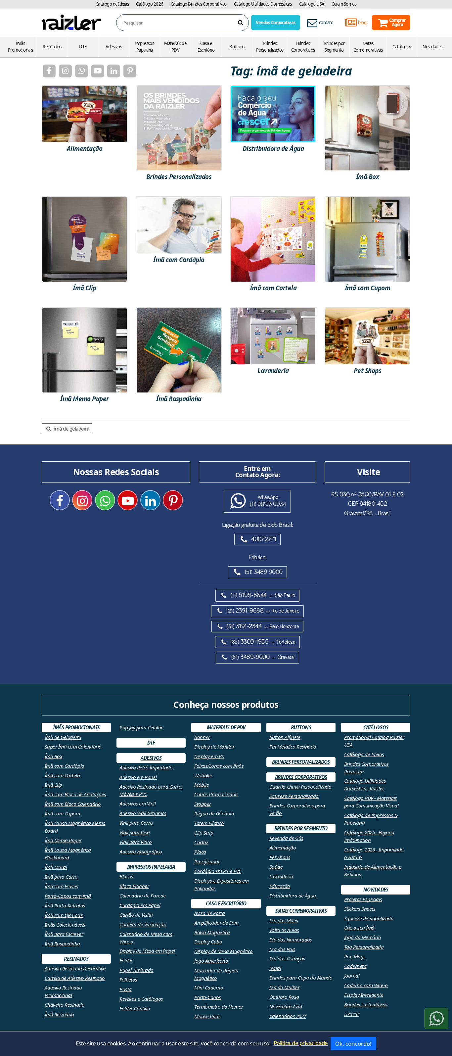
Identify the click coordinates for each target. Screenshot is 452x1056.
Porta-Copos (207, 997)
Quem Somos (344, 4)
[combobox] (186, 23)
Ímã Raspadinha (62, 943)
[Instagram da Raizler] (65, 71)
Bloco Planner (134, 886)
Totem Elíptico (209, 823)
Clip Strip (203, 832)
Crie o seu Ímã (359, 927)
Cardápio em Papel (139, 905)
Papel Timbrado (136, 970)
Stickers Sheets (359, 908)
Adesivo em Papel (138, 777)
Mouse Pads (207, 1016)
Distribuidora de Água (292, 895)
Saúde (276, 866)
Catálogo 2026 (149, 4)
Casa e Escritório (206, 46)
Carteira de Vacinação (142, 924)
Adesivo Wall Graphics (142, 813)
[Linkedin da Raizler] (113, 71)
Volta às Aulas (284, 930)
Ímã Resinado (59, 1014)
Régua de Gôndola (214, 813)
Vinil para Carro (136, 822)
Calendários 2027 (287, 1016)
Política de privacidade (301, 1043)
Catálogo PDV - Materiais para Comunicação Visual (371, 802)
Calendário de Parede (142, 895)
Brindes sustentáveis (365, 1004)
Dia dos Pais (282, 949)
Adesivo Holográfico (140, 851)
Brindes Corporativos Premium (366, 767)
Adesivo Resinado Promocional (63, 991)
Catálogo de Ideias (112, 4)
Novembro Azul (285, 1006)
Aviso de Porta (209, 913)
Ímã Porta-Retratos (65, 905)
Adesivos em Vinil (137, 803)
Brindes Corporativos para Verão (297, 809)
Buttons (236, 47)
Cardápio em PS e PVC (217, 871)
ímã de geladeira (71, 428)
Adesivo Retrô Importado (145, 767)
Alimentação (282, 847)
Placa (200, 852)
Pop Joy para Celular (141, 727)
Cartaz (201, 842)
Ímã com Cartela (62, 775)
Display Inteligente (363, 994)
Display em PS (209, 756)
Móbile (201, 784)
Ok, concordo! (353, 1043)
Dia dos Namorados (290, 939)
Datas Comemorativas (368, 46)
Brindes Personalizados (270, 46)
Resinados (52, 47)
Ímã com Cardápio (64, 765)
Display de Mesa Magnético (223, 951)
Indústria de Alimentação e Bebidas (372, 870)
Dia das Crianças (287, 958)
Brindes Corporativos (303, 46)
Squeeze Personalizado (294, 796)
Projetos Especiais (363, 899)
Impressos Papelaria (144, 46)
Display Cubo (208, 941)
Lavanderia (281, 876)
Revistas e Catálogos (141, 998)
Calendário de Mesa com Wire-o (145, 938)
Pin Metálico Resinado (292, 746)
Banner (202, 737)
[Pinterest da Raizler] (129, 71)
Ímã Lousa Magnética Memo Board (75, 827)
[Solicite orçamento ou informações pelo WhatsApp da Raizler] (436, 1018)
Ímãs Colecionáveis (65, 924)
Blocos (126, 876)
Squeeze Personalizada (368, 918)
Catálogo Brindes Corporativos (199, 4)
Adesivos (114, 47)
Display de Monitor (214, 746)
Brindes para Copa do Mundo (301, 977)
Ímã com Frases (61, 886)
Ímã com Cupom (62, 813)
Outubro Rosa (284, 996)
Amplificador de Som (216, 922)
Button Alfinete (284, 737)
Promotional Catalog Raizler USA (374, 741)
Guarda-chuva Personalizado (300, 786)
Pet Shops (279, 857)
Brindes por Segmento (334, 46)
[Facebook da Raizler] (49, 71)
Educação (279, 886)
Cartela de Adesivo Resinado (75, 978)
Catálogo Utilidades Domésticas (263, 4)
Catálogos (401, 47)
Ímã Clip (53, 784)
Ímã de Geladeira (63, 737)
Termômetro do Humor (218, 1006)
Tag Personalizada (364, 946)
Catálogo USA (311, 4)
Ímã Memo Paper (63, 840)
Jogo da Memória (362, 937)
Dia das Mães (283, 920)
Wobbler (203, 775)
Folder (126, 960)
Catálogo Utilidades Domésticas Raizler (365, 784)
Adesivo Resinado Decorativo (75, 968)
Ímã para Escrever (64, 934)
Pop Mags (355, 956)
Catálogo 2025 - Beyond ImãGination (369, 836)
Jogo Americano (211, 960)
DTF (82, 47)
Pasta (125, 989)
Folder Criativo (134, 1008)
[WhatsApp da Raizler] (81, 71)
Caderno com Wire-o (366, 985)
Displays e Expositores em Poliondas (221, 884)
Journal (351, 975)
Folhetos (128, 979)
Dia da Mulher (284, 987)
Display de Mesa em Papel (147, 950)
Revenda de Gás (286, 838)
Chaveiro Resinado (64, 1004)
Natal (275, 968)
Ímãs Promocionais (20, 46)
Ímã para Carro (61, 876)
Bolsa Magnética (212, 932)
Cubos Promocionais (216, 794)
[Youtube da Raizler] (97, 71)
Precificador (207, 861)
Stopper (202, 804)
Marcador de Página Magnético (216, 974)
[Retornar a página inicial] (71, 22)
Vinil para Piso (134, 832)
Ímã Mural (56, 867)
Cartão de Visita (136, 914)
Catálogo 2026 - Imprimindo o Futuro (374, 853)
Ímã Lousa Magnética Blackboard (68, 854)
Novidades (432, 47)
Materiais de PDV (175, 46)
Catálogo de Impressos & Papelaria (370, 819)
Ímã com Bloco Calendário (73, 804)
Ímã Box (53, 756)
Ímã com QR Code (64, 915)
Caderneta (355, 966)
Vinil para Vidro (135, 842)
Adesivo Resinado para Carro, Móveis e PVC (151, 790)
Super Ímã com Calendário (73, 746)
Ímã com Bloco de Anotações (75, 794)
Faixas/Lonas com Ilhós (219, 765)
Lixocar (351, 1014)
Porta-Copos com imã (68, 896)
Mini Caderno (208, 987)
